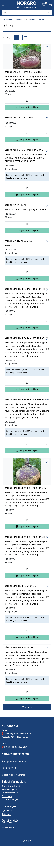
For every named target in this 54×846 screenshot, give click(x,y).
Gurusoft (27, 841)
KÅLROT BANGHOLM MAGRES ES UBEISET (24, 72)
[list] (16, 37)
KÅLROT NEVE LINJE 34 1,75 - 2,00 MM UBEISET (27, 537)
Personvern (7, 796)
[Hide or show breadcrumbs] (46, 20)
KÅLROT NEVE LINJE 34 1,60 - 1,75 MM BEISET (26, 338)
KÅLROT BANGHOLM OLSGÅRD (19, 117)
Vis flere (27, 707)
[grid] (25, 37)
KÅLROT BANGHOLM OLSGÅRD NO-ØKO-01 (24, 150)
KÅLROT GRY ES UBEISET (16, 205)
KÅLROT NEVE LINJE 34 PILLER (19, 647)
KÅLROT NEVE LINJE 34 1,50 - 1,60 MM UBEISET (27, 289)
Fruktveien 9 (10, 747)
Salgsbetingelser (9, 789)
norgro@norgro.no (18, 774)
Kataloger (6, 814)
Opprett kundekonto (11, 786)
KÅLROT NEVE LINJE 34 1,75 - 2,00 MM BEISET (26, 488)
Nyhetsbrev (7, 810)
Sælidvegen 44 (11, 733)
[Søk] (49, 12)
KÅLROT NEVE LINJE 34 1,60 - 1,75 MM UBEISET (27, 399)
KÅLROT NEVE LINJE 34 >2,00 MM (20, 586)
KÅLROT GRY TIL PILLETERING (18, 241)
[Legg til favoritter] (46, 47)
